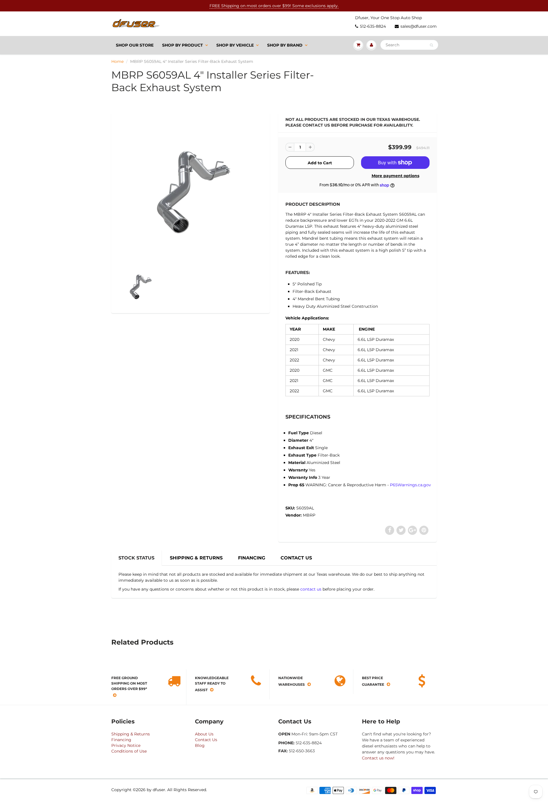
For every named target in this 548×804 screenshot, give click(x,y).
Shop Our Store (135, 45)
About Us (204, 734)
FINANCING (251, 558)
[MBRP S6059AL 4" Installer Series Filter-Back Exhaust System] (190, 189)
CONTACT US (296, 558)
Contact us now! (378, 758)
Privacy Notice (125, 745)
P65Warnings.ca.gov (410, 484)
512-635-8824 (373, 26)
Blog (200, 745)
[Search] (431, 45)
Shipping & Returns (130, 734)
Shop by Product (182, 45)
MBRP (309, 515)
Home (117, 61)
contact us (310, 589)
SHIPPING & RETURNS (196, 558)
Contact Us (206, 739)
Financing (121, 739)
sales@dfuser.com (418, 26)
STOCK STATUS (136, 558)
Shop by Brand (285, 45)
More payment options (395, 175)
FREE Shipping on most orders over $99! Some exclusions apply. (274, 5)
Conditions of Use (129, 751)
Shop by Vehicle (235, 45)
